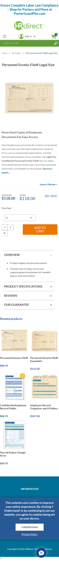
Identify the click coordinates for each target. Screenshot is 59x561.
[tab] (29, 254)
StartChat (41, 553)
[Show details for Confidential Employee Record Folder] (14, 387)
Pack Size (6, 208)
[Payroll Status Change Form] (14, 434)
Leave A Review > (48, 184)
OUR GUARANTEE (16, 304)
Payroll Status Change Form (13, 454)
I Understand (29, 527)
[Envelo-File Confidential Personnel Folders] (14, 340)
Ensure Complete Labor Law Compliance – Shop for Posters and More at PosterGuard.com (29, 9)
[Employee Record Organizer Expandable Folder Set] (44, 387)
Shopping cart (54, 36)
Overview (12, 255)
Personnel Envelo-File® (14, 357)
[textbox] (26, 43)
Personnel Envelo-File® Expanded (44, 359)
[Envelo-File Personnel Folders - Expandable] (44, 340)
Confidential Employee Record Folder (13, 407)
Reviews (10, 295)
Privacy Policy (29, 534)
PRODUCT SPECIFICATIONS (23, 286)
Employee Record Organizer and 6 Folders (44, 407)
